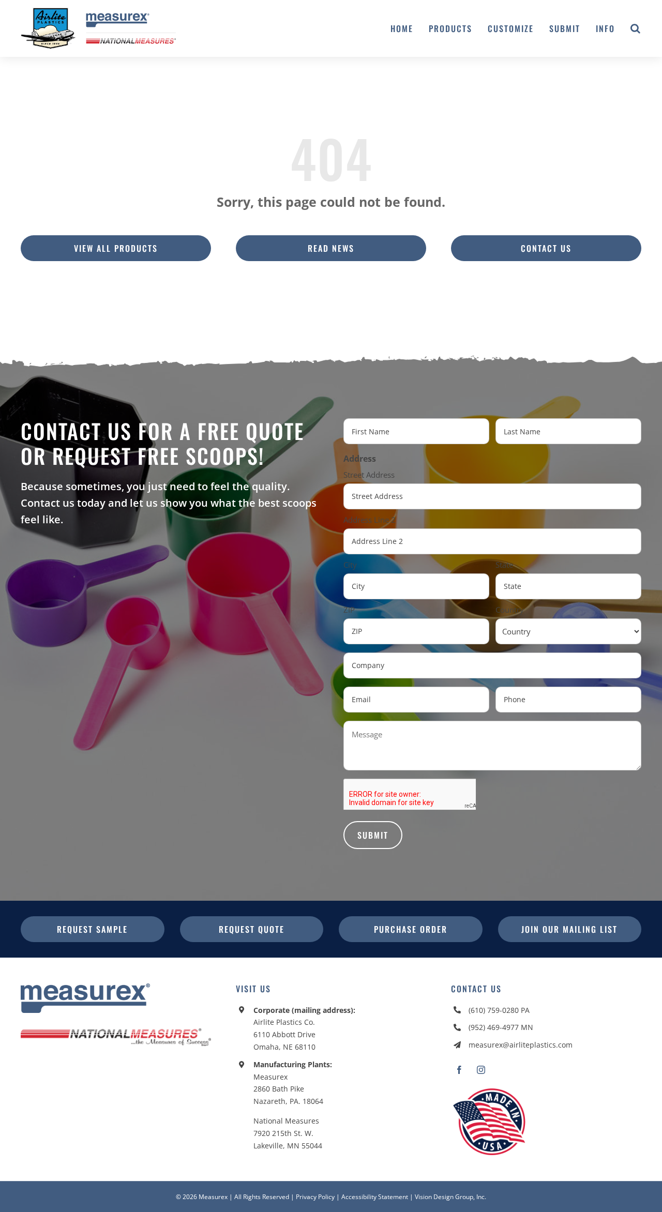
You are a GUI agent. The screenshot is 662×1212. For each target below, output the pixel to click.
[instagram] (481, 1070)
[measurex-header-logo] (85, 987)
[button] (635, 28)
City (350, 564)
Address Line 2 (369, 519)
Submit (372, 835)
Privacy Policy (315, 1196)
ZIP (349, 609)
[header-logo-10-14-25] (98, 12)
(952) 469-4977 (494, 1027)
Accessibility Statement (374, 1196)
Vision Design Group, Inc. (450, 1196)
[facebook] (459, 1070)
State (504, 564)
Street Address (369, 474)
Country (509, 609)
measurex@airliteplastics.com (521, 1045)
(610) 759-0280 (494, 1010)
